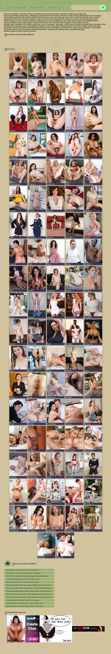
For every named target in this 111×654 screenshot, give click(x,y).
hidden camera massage (49, 26)
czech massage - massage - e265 (54, 24)
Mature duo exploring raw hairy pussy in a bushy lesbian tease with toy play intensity (35, 588)
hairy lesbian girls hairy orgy (88, 26)
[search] (103, 7)
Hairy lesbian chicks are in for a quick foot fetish (22, 570)
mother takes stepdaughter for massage (84, 16)
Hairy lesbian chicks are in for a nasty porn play (22, 582)
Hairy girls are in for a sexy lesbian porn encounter (23, 573)
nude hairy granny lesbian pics (59, 28)
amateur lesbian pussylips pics (73, 14)
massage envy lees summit (15, 28)
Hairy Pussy (55, 2)
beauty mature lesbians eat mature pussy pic (22, 24)
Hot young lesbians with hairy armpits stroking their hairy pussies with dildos (32, 585)
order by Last (55, 7)
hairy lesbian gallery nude (14, 17)
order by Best (36, 7)
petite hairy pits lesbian (36, 28)
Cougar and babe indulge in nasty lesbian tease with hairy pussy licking (30, 591)
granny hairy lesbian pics (58, 29)
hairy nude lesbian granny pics (16, 16)
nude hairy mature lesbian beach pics (32, 22)
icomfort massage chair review (86, 17)
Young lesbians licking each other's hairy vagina (22, 600)
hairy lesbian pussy (80, 22)
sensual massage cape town (61, 17)
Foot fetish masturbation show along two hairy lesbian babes (27, 576)
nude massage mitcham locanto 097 (32, 29)
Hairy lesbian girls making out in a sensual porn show (24, 603)
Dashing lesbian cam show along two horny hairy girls (24, 606)
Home (9, 7)
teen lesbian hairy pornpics (60, 22)
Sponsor (20, 7)
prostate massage (77, 29)
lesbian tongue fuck (68, 26)
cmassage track (10, 29)
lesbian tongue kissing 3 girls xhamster (20, 31)
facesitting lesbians (90, 21)
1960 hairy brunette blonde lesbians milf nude (48, 16)
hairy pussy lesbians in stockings (86, 28)
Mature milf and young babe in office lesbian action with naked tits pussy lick (32, 594)
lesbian (25, 21)
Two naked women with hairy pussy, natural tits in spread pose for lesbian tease (33, 597)
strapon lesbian (10, 22)
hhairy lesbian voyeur (13, 21)
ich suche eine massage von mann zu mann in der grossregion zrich (70, 19)
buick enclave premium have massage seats (87, 24)
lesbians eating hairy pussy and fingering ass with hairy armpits (55, 21)
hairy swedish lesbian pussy (37, 17)
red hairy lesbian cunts (31, 19)
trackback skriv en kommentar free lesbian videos (39, 14)
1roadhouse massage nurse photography (21, 26)
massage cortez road (12, 19)
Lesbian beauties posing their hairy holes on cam (23, 579)
